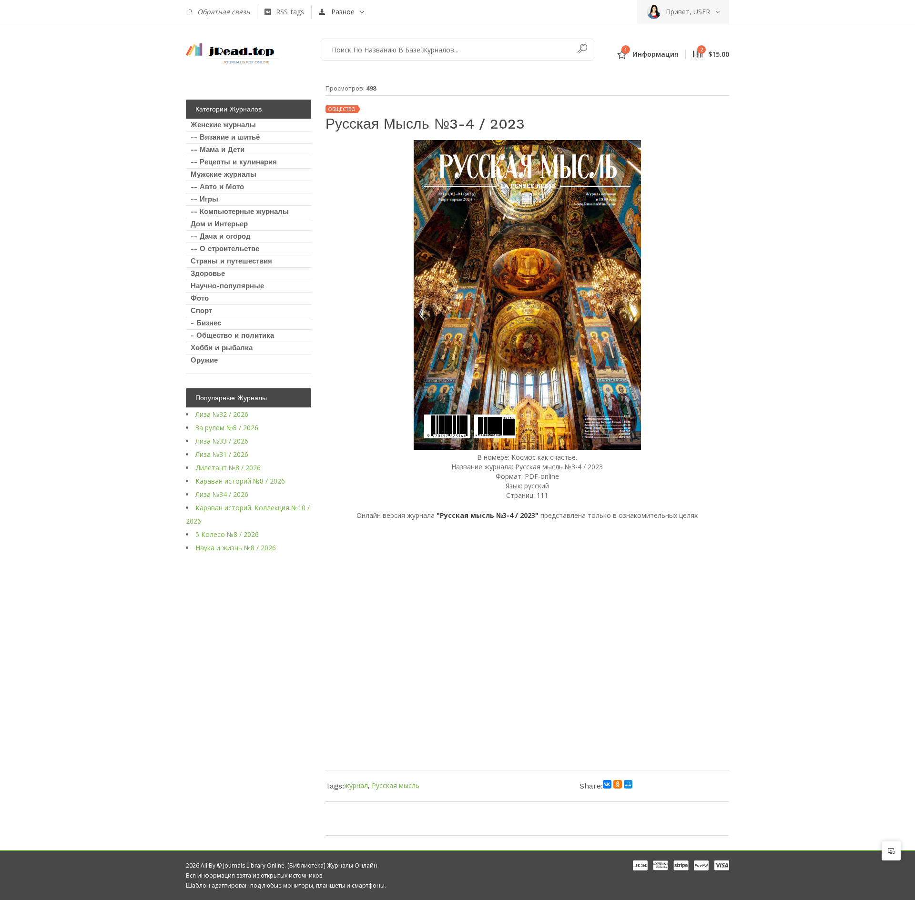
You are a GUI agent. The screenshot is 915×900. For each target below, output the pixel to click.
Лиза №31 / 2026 (221, 454)
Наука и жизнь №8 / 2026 (235, 547)
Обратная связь (223, 11)
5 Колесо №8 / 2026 (227, 534)
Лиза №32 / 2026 (221, 414)
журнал (356, 785)
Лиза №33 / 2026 (221, 440)
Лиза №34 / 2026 (221, 494)
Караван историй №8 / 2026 (240, 480)
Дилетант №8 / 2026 (228, 467)
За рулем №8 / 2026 (226, 427)
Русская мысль (395, 785)
